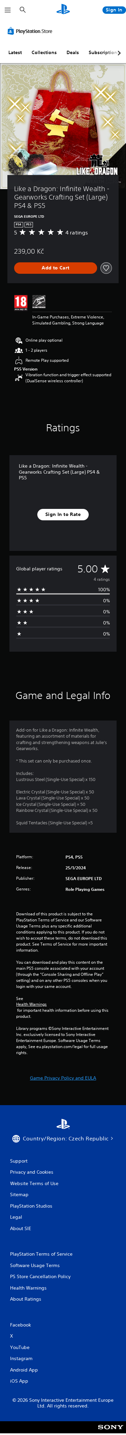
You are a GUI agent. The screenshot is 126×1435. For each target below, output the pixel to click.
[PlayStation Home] (63, 10)
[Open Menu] (7, 10)
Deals (73, 52)
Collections (44, 52)
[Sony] (110, 1432)
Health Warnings (31, 1004)
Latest (15, 52)
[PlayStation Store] (31, 31)
